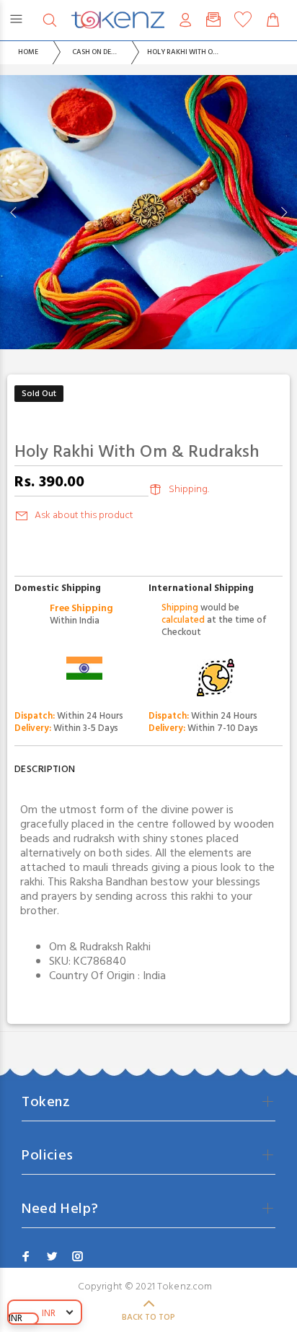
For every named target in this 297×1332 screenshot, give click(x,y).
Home (28, 52)
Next (283, 212)
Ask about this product (84, 515)
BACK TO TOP (148, 1317)
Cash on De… (94, 52)
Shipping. (189, 489)
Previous (13, 212)
